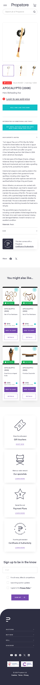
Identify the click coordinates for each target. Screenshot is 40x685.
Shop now (20, 444)
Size (4, 231)
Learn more (20, 478)
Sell (8, 640)
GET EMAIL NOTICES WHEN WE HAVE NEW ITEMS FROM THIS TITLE (20, 127)
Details (11, 337)
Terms (20, 675)
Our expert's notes (11, 137)
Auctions (10, 629)
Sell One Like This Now (20, 107)
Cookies (14, 675)
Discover (10, 645)
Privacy (26, 675)
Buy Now (9, 635)
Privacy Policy (25, 588)
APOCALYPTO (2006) (17, 88)
